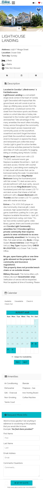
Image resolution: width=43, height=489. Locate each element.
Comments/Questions (13, 463)
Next (25, 362)
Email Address (9, 453)
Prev (18, 362)
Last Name (8, 443)
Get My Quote (22, 483)
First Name (8, 434)
